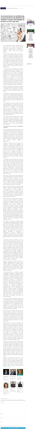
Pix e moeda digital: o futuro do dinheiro (12, 8)
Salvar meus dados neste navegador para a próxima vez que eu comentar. (12, 426)
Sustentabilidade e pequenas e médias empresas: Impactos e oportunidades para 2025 (30, 37)
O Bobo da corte (30, 25)
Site (1, 421)
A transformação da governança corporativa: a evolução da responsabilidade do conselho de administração (30, 53)
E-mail (2, 417)
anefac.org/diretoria (7, 366)
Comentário (3, 402)
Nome (2, 413)
